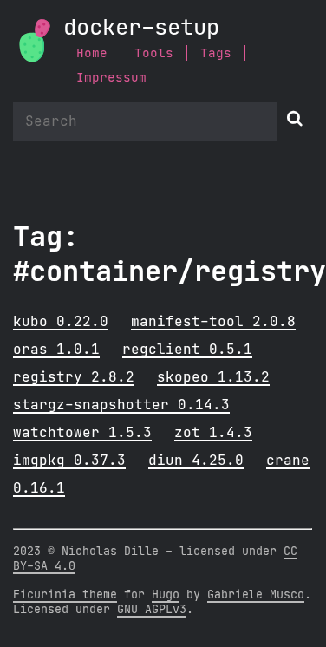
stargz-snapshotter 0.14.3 (121, 405)
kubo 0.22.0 (60, 322)
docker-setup (141, 28)
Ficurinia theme (65, 595)
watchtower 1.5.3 (82, 433)
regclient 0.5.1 (187, 349)
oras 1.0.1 (56, 349)
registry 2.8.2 (73, 377)
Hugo (165, 595)
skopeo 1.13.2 (213, 377)
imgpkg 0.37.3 (69, 460)
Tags (215, 53)
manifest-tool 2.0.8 (213, 322)
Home (92, 53)
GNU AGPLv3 (151, 610)
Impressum (111, 77)
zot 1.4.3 (213, 433)
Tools (153, 53)
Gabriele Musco (255, 595)
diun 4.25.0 (196, 460)
